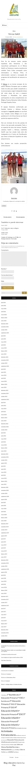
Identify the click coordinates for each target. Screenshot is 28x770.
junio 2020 (3, 505)
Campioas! (11, 670)
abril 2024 (3, 378)
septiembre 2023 (5, 399)
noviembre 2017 (5, 599)
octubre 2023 (4, 396)
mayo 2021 (3, 472)
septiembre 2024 (5, 366)
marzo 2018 (4, 587)
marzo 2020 (4, 514)
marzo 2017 (4, 620)
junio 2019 (3, 542)
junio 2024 (3, 372)
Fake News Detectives (6, 660)
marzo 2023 (4, 414)
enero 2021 (3, 484)
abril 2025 (3, 345)
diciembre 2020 (4, 487)
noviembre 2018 (5, 563)
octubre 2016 (4, 635)
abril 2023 (3, 411)
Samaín (13, 749)
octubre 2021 (4, 460)
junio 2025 (3, 339)
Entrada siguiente (20, 217)
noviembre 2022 (5, 426)
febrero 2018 (4, 590)
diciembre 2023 (4, 390)
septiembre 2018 (5, 569)
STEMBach (17, 749)
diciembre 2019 (4, 523)
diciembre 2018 (4, 560)
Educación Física (12, 740)
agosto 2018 (4, 572)
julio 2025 (3, 335)
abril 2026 (3, 311)
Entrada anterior (8, 217)
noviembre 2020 (5, 490)
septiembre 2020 (5, 496)
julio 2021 (3, 466)
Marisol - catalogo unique (6, 684)
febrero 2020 (4, 517)
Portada (11, 757)
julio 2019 (3, 538)
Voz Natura (16, 752)
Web (2, 281)
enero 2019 (3, 557)
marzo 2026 (4, 314)
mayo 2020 (3, 508)
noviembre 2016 (5, 632)
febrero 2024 (4, 384)
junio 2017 (3, 611)
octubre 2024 (4, 363)
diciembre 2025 (4, 323)
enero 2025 (3, 354)
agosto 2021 (4, 463)
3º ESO (11, 707)
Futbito (23, 742)
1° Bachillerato (4, 695)
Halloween (8, 744)
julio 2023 (3, 402)
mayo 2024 (3, 375)
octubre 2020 (4, 493)
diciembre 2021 (4, 454)
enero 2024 (3, 387)
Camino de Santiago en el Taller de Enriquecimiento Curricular (11, 238)
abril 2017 (3, 617)
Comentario (4, 250)
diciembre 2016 (4, 629)
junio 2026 (3, 305)
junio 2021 (3, 469)
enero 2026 (3, 320)
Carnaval (7, 737)
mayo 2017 (3, 614)
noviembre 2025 (5, 326)
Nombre (4, 269)
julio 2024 (3, 369)
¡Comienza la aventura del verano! (8, 654)
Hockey (12, 744)
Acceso (16, 757)
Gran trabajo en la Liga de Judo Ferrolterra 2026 (12, 657)
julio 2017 (3, 608)
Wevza (5, 84)
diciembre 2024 (4, 357)
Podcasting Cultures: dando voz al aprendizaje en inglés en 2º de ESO (13, 651)
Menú (5, 25)
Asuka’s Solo (4, 232)
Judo (18, 744)
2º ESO (11, 704)
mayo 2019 (3, 545)
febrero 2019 (4, 554)
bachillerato (18, 735)
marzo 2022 (4, 445)
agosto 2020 (4, 499)
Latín (21, 744)
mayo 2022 (3, 439)
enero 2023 (3, 420)
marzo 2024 (4, 381)
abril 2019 (3, 548)
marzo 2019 (4, 551)
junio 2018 (3, 578)
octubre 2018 (4, 566)
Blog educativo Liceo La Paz (14, 764)
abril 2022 (3, 442)
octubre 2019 (4, 529)
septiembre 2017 (5, 605)
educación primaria (10, 742)
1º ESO (20, 698)
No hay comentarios (18, 37)
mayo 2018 (3, 581)
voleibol (4, 205)
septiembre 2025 (5, 332)
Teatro (6, 752)
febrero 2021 (4, 481)
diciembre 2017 (4, 596)
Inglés (15, 744)
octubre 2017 (4, 602)
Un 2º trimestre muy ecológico (10, 228)
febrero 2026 (4, 317)
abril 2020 (3, 511)
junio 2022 (3, 435)
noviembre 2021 (5, 457)
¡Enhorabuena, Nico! (10, 677)
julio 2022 (3, 432)
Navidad (9, 747)
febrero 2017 (4, 623)
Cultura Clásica (13, 737)
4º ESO (20, 714)
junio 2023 (3, 405)
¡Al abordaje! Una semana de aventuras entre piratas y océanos (13, 646)
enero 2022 (3, 451)
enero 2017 (3, 626)
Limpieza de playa (18, 684)
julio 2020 (3, 502)
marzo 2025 (4, 348)
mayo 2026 (3, 308)
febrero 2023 (4, 417)
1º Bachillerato (13, 695)
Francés (20, 742)
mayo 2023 (3, 408)
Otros (14, 31)
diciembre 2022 (4, 423)
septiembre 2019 (5, 532)
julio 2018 (3, 575)
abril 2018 (3, 584)
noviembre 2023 (5, 393)
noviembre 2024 (5, 360)
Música (3, 747)
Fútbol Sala (3, 744)
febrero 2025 (4, 351)
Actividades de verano (21, 728)
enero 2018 (3, 593)
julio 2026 (3, 302)
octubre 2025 (4, 329)
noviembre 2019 (5, 526)
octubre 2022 (4, 429)
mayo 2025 (3, 342)
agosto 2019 (4, 535)
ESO (17, 742)
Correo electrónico (7, 275)
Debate (18, 737)
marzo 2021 (4, 478)
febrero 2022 (4, 448)
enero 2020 (3, 520)
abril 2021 (3, 475)
